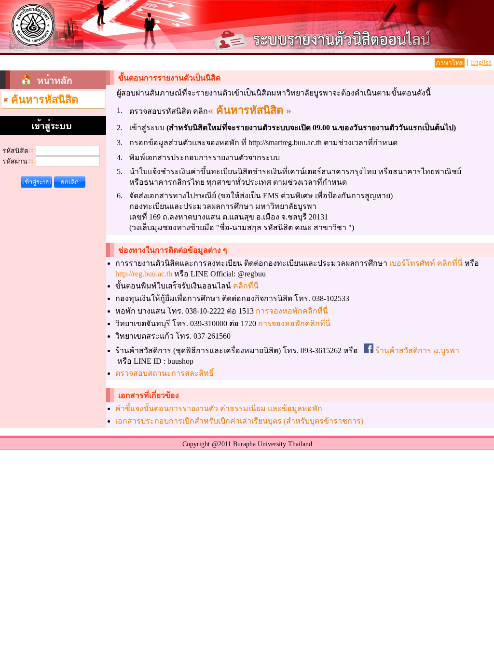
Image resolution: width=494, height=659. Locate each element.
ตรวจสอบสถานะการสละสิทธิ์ (164, 373)
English (481, 62)
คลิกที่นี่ (246, 286)
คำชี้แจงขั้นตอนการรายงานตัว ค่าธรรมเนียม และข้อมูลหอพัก (218, 408)
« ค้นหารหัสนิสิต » (249, 110)
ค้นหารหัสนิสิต (44, 100)
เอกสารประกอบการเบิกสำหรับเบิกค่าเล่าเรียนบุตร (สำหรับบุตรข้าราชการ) (239, 421)
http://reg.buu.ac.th (143, 274)
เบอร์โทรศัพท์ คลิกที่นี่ (426, 263)
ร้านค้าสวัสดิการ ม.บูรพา (416, 350)
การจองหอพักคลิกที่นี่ (292, 311)
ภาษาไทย (450, 63)
